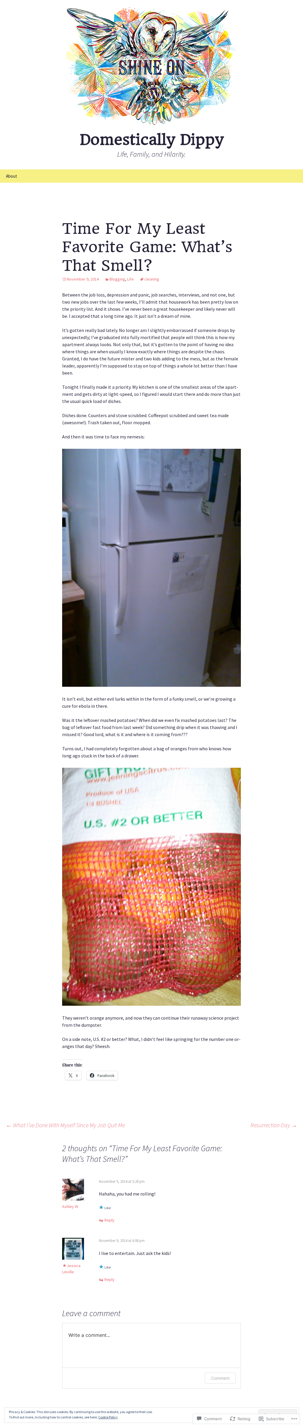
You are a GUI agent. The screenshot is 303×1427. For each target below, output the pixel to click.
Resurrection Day (274, 1125)
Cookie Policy (108, 1417)
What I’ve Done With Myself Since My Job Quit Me (65, 1125)
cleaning (151, 279)
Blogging (117, 279)
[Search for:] (292, 176)
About (11, 176)
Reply (109, 1220)
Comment (220, 1378)
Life (130, 279)
